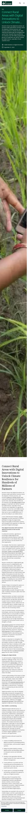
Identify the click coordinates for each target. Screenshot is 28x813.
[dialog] (13, 807)
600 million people (16, 502)
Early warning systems (7, 625)
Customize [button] (4, 806)
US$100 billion (13, 663)
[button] (20, 3)
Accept (19, 810)
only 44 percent (6, 631)
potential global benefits (17, 682)
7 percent (15, 510)
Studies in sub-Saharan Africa (15, 551)
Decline (7, 810)
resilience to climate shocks (13, 497)
